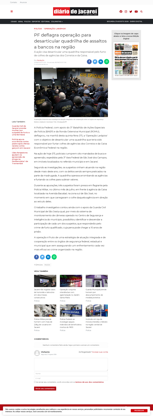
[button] (12, 11)
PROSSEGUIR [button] (139, 410)
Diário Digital (136, 21)
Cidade (14, 21)
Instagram (125, 11)
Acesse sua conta (100, 352)
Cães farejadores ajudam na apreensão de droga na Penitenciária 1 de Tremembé (20, 158)
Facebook (120, 11)
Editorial (45, 21)
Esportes (36, 21)
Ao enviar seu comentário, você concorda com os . (70, 382)
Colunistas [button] (56, 21)
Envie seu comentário (45, 388)
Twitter (130, 11)
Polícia (27, 21)
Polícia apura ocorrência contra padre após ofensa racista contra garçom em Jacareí (21, 143)
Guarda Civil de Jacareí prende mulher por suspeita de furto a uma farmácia (21, 130)
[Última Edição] (126, 60)
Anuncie (23, 2)
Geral (20, 21)
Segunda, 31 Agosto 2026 (117, 21)
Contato (13, 2)
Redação (40, 60)
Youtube (136, 11)
